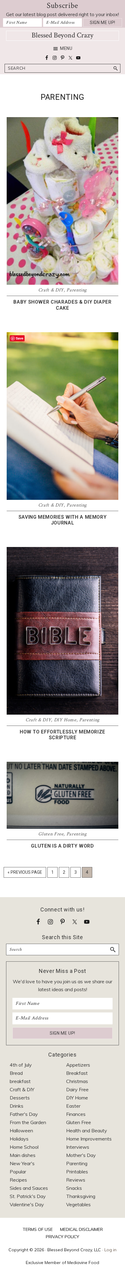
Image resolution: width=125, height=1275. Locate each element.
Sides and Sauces (29, 1188)
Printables (77, 1172)
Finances (76, 1114)
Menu (66, 48)
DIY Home (65, 720)
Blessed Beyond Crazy (62, 35)
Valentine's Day (27, 1204)
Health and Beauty (86, 1130)
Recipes (18, 1180)
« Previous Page (25, 873)
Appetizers (78, 1065)
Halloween (21, 1130)
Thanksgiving (80, 1196)
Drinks (16, 1106)
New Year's (22, 1163)
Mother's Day (81, 1155)
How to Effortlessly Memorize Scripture (62, 734)
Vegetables (78, 1204)
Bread (16, 1073)
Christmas (77, 1081)
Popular (18, 1172)
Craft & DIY (51, 290)
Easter (73, 1106)
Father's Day (24, 1114)
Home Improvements (89, 1139)
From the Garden (28, 1122)
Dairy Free (77, 1089)
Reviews (75, 1180)
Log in (110, 1249)
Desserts (20, 1098)
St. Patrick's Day (28, 1196)
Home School (24, 1147)
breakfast (20, 1081)
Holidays (19, 1139)
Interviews (77, 1147)
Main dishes (22, 1155)
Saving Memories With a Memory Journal (63, 520)
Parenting (76, 290)
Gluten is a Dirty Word (62, 846)
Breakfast (77, 1073)
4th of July (21, 1065)
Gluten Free (50, 834)
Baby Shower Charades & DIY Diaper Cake (62, 305)
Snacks (74, 1188)
